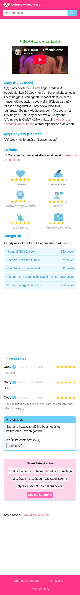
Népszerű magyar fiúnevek (40, 285)
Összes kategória (40, 494)
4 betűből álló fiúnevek (40, 251)
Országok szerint (56, 478)
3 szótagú (35, 478)
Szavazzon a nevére (36, 515)
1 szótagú (65, 471)
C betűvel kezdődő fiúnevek (40, 260)
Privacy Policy (40, 589)
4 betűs (26, 471)
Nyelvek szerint (28, 486)
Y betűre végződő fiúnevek (40, 268)
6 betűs (51, 471)
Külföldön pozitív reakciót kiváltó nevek (40, 276)
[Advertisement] (40, 29)
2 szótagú (19, 478)
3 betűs (13, 471)
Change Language (26, 580)
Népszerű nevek (52, 486)
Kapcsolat (56, 580)
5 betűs (38, 471)
